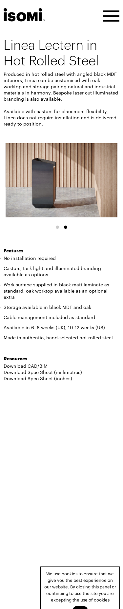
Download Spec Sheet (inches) (38, 378)
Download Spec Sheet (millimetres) (43, 372)
